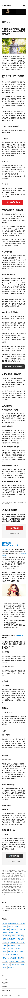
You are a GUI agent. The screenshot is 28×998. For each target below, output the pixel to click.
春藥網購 (4, 884)
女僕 (21, 878)
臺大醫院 (22, 889)
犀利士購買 (13, 958)
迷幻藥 (4, 967)
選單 (24, 5)
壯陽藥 (5, 878)
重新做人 (19, 892)
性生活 (3, 881)
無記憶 (16, 951)
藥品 (12, 890)
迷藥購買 (9, 892)
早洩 (22, 502)
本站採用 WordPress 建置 (14, 995)
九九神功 (15, 871)
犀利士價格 (6, 955)
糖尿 (14, 889)
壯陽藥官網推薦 (6, 990)
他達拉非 (10, 926)
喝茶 (19, 876)
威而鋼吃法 (20, 939)
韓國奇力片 (11, 967)
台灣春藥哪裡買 (9, 510)
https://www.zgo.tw (10, 545)
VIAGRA (4, 871)
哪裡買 (15, 876)
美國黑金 (11, 961)
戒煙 (11, 881)
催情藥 (16, 932)
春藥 (11, 883)
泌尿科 (5, 887)
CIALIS (15, 870)
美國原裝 (18, 889)
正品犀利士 (19, 948)
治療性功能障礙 (12, 886)
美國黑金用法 (15, 964)
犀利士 (16, 887)
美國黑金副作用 (20, 961)
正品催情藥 (19, 884)
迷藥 (5, 892)
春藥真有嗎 (22, 883)
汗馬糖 (4, 951)
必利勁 (15, 502)
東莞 (8, 884)
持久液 (17, 881)
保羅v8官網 (6, 929)
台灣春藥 (4, 549)
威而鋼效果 (6, 942)
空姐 (11, 889)
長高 (23, 892)
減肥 (9, 887)
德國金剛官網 (20, 942)
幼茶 (9, 879)
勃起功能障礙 (6, 936)
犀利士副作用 (14, 955)
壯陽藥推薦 (20, 936)
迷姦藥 (22, 964)
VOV (8, 871)
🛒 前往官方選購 (14, 856)
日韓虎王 (19, 945)
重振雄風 (14, 892)
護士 (19, 890)
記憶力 (15, 890)
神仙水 (7, 889)
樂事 (11, 884)
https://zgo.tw (19, 635)
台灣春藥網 (6, 543)
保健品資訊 (5, 983)
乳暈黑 (19, 871)
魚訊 (5, 894)
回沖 (22, 876)
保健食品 (17, 926)
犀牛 (20, 887)
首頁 (3, 975)
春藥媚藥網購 (16, 883)
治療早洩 (19, 886)
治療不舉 (6, 886)
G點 (19, 870)
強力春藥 (13, 879)
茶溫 (3, 890)
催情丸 (10, 873)
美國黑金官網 (6, 964)
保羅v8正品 (22, 929)
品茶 (12, 876)
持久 (19, 502)
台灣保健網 (6, 6)
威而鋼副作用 (11, 939)
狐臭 (23, 887)
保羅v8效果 (14, 929)
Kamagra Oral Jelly (13, 923)
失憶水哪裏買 (16, 878)
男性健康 (7, 503)
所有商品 (4, 979)
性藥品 (7, 881)
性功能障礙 (22, 879)
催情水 (14, 873)
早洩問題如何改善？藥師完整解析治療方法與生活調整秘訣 (13, 31)
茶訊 (9, 890)
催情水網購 (19, 873)
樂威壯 (14, 884)
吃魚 (9, 876)
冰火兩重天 (11, 875)
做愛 (7, 873)
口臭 (6, 876)
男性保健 (20, 958)
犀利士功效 (6, 958)
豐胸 (22, 890)
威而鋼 (5, 879)
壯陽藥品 (10, 878)
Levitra (22, 870)
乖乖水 (4, 926)
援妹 (5, 883)
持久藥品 (22, 881)
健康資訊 (11, 502)
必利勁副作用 (11, 945)
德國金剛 (12, 942)
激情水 (12, 887)
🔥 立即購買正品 (14, 528)
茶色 (6, 890)
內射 (7, 875)
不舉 (11, 871)
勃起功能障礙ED (18, 875)
